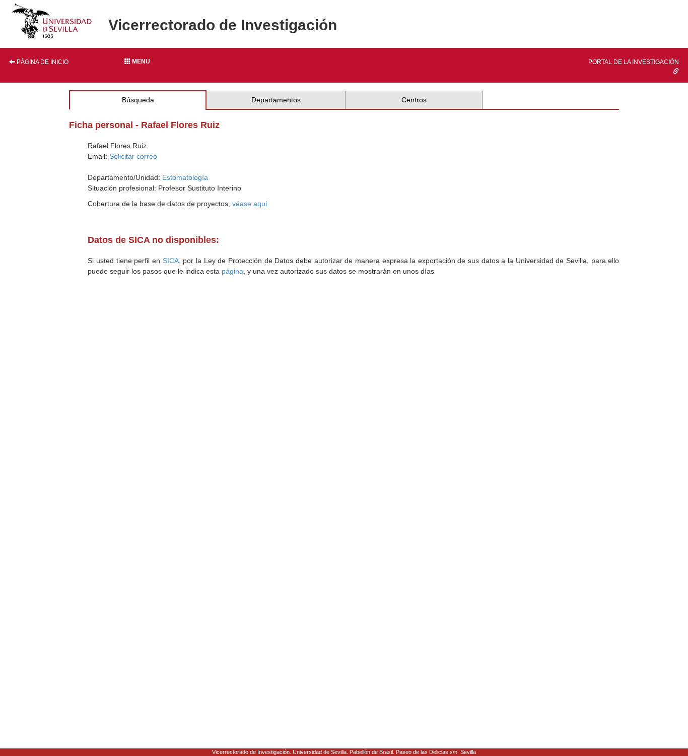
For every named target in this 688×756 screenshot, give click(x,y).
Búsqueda (138, 100)
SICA (171, 261)
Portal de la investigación (633, 62)
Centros (414, 100)
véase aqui (249, 204)
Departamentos (276, 100)
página (232, 271)
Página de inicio (41, 62)
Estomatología (185, 177)
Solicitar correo (133, 156)
